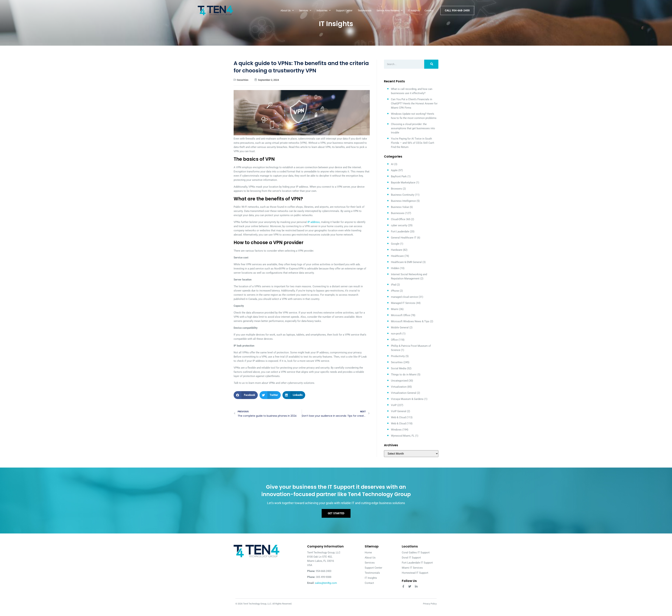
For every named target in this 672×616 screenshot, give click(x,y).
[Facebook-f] (403, 586)
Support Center (344, 10)
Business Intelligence (403, 200)
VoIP (394, 405)
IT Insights (413, 10)
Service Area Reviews (388, 10)
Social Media (398, 368)
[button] (246, 395)
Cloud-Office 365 (400, 219)
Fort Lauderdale (400, 231)
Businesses (397, 213)
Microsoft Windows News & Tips (410, 321)
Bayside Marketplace (403, 182)
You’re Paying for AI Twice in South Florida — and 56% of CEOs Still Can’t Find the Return (412, 143)
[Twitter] (409, 586)
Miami (394, 309)
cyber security (399, 225)
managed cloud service (404, 296)
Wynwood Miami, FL (402, 435)
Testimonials (364, 10)
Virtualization (399, 386)
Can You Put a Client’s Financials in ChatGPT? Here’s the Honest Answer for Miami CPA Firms (414, 103)
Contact (429, 10)
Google (395, 243)
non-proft (396, 333)
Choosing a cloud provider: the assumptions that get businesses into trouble (413, 128)
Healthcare (397, 256)
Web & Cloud (398, 417)
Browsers (396, 188)
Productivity (398, 356)
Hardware (396, 249)
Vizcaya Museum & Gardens (407, 399)
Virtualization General (403, 392)
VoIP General (398, 411)
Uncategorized (399, 380)
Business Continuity (402, 194)
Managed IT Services (403, 303)
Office (394, 339)
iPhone (395, 290)
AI (392, 164)
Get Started (336, 513)
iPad (393, 284)
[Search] (431, 64)
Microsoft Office (400, 315)
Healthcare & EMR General (406, 262)
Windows (396, 429)
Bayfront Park (399, 176)
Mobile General (400, 327)
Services (303, 10)
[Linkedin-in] (416, 586)
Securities (242, 80)
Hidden (395, 268)
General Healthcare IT (403, 237)
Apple (394, 170)
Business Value (400, 207)
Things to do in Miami (403, 374)
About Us (285, 10)
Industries (322, 10)
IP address (313, 222)
